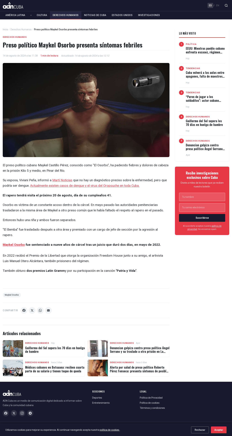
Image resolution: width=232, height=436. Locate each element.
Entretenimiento (101, 402)
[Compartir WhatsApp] (40, 310)
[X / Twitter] (14, 413)
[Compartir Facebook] (24, 310)
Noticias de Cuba (95, 15)
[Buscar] (226, 5)
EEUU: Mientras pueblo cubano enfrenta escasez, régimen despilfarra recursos (205, 52)
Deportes (97, 397)
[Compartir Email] (48, 310)
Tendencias (193, 68)
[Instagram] (22, 413)
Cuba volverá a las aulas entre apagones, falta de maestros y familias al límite (205, 76)
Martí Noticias (62, 180)
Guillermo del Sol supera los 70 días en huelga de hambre (55, 350)
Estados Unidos (122, 15)
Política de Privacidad (151, 397)
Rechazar (200, 430)
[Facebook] (6, 413)
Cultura (42, 15)
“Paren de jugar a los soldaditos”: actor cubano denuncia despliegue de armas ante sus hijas (205, 102)
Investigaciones (149, 15)
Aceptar (218, 430)
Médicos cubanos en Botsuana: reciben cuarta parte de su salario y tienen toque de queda (54, 369)
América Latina (15, 15)
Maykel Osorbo (14, 245)
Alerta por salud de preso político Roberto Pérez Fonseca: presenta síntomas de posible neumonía (139, 371)
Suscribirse (202, 217)
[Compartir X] (32, 310)
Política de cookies (149, 402)
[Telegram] (30, 413)
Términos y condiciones (152, 408)
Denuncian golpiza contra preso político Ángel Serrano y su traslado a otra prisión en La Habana (139, 351)
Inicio (5, 29)
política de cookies (110, 430)
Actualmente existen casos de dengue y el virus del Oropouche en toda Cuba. (84, 186)
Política (191, 44)
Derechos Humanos (66, 15)
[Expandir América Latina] (31, 15)
